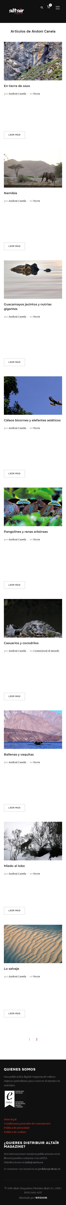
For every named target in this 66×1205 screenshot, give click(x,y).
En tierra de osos (17, 86)
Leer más (14, 134)
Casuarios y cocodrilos (21, 643)
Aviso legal (10, 1119)
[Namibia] (33, 151)
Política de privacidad (16, 1127)
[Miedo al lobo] (33, 823)
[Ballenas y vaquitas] (33, 712)
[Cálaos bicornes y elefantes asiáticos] (33, 378)
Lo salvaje (11, 969)
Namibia (10, 193)
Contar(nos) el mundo (46, 650)
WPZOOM (41, 1197)
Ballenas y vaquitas (19, 754)
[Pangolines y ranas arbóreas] (33, 489)
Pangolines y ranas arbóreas (26, 532)
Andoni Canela (17, 93)
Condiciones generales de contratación (27, 1123)
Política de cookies (15, 1132)
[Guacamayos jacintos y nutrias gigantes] (33, 262)
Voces (36, 93)
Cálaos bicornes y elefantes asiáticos (32, 420)
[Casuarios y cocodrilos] (33, 600)
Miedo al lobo (14, 866)
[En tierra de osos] (33, 43)
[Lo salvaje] (33, 926)
